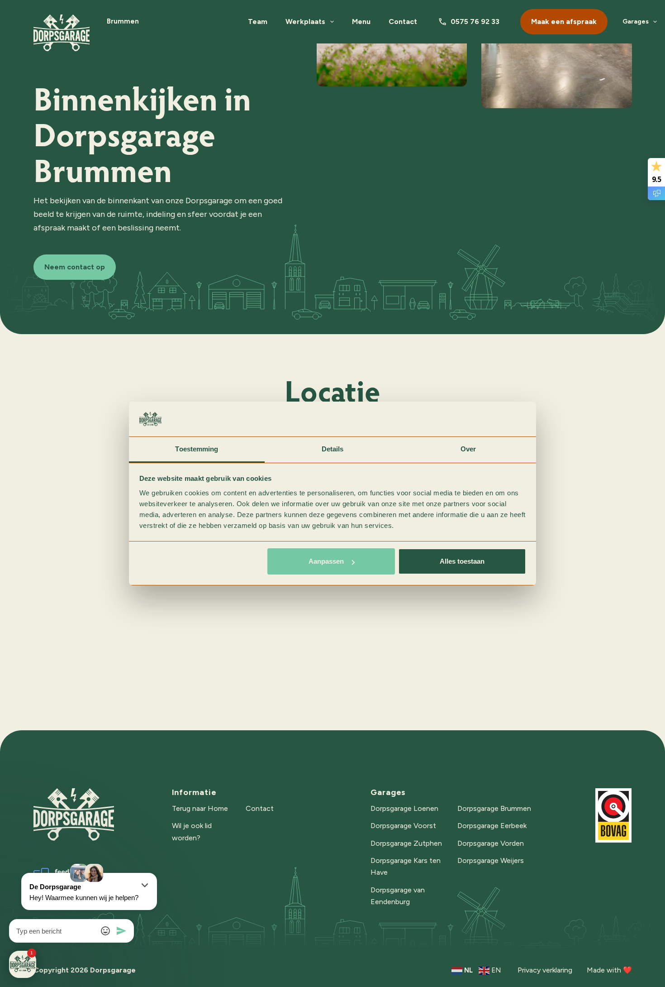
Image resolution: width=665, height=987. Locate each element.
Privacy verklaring (545, 970)
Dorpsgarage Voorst (403, 825)
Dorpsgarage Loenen (404, 808)
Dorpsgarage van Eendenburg (397, 896)
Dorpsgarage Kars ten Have (405, 866)
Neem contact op (74, 267)
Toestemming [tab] (196, 449)
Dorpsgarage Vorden (490, 843)
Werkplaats (305, 21)
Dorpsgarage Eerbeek (492, 825)
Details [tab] (333, 449)
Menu (361, 21)
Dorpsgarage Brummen (494, 808)
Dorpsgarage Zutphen (406, 843)
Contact (403, 21)
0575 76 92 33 (475, 21)
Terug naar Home (200, 808)
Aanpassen (326, 561)
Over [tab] (468, 449)
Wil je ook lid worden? (192, 831)
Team (257, 21)
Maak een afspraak (564, 21)
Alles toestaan (462, 561)
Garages (635, 21)
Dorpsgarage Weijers (490, 860)
